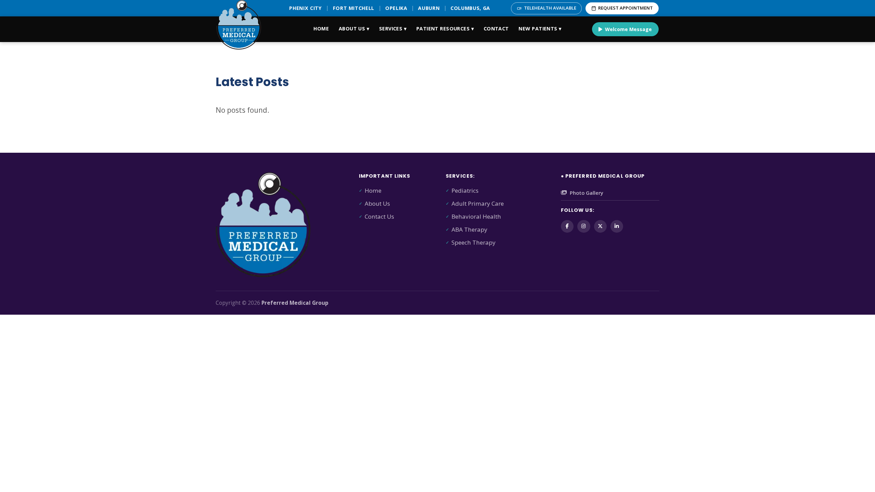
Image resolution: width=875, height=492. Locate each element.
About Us (377, 203)
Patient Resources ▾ (445, 28)
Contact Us (379, 216)
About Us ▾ (354, 28)
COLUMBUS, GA (470, 8)
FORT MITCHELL (354, 8)
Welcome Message (628, 29)
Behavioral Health (476, 216)
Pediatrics (465, 190)
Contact (496, 28)
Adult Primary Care (478, 203)
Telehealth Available (550, 8)
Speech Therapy (474, 242)
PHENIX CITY (305, 8)
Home (321, 28)
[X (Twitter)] (600, 226)
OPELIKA (396, 8)
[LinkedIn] (616, 226)
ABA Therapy (469, 229)
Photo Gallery (586, 192)
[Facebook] (567, 226)
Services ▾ (392, 28)
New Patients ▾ (540, 28)
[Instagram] (583, 226)
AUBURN (429, 8)
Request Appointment (625, 8)
